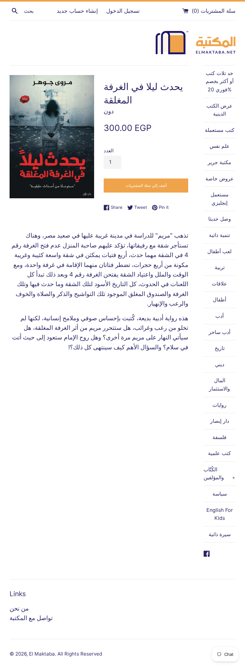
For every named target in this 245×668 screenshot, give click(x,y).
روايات (219, 405)
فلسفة (219, 437)
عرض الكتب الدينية (219, 109)
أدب (219, 316)
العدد (109, 151)
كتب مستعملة (219, 130)
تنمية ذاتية (219, 235)
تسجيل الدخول (123, 10)
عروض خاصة (219, 178)
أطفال (219, 299)
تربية (220, 267)
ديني (219, 364)
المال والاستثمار (219, 384)
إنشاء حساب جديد (77, 10)
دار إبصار (219, 421)
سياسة (219, 493)
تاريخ (220, 348)
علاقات (219, 283)
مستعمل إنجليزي (220, 198)
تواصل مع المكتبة (31, 618)
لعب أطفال (219, 251)
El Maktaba (42, 654)
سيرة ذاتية (220, 534)
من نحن (19, 608)
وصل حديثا (219, 219)
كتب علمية (219, 453)
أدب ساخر (219, 332)
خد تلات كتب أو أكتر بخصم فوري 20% (220, 81)
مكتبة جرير (219, 162)
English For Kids (219, 514)
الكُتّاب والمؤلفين (219, 473)
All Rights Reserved (79, 654)
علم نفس (220, 146)
